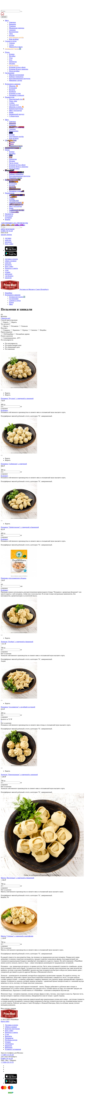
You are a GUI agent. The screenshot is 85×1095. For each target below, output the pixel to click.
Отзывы (8, 1042)
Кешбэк (19, 225)
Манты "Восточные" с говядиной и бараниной (17, 878)
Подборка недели (11, 1040)
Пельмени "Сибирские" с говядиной (14, 464)
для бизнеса (9, 276)
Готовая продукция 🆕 (17, 297)
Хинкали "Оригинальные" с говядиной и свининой (19, 774)
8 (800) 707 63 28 (7, 231)
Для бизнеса (9, 1044)
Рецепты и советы (11, 268)
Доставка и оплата (11, 1025)
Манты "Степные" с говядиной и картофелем (17, 936)
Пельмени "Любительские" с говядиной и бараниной (20, 527)
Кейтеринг (9, 1047)
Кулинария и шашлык (12, 295)
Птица (11, 302)
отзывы (7, 272)
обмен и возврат (10, 261)
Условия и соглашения (13, 1049)
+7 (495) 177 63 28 (7, 1055)
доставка (8, 238)
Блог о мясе (9, 244)
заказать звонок (6, 234)
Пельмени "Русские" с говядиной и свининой (17, 398)
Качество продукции (12, 1029)
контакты (8, 242)
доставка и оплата (11, 259)
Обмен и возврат (11, 1027)
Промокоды (9, 1038)
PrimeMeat (8, 293)
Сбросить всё (5, 318)
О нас (7, 1034)
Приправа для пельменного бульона (13, 578)
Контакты (8, 1036)
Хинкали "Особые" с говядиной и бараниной (17, 642)
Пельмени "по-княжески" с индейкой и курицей (18, 707)
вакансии (8, 278)
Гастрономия (13, 299)
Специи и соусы (15, 300)
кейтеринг (8, 274)
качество (8, 240)
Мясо (11, 304)
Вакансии (8, 1045)
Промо (7, 225)
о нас (7, 270)
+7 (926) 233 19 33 (7, 1062)
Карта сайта (5, 1021)
